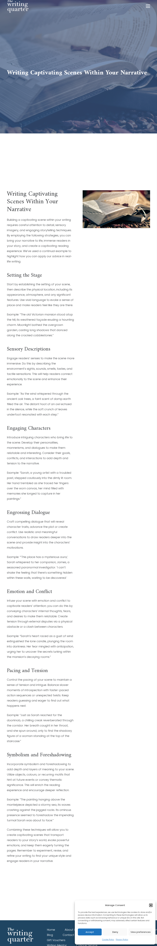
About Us (71, 930)
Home (51, 930)
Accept (90, 932)
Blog (50, 935)
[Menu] (148, 6)
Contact (68, 935)
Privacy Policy (122, 939)
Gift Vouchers (56, 940)
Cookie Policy (108, 939)
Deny (115, 932)
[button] (150, 905)
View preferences (140, 932)
